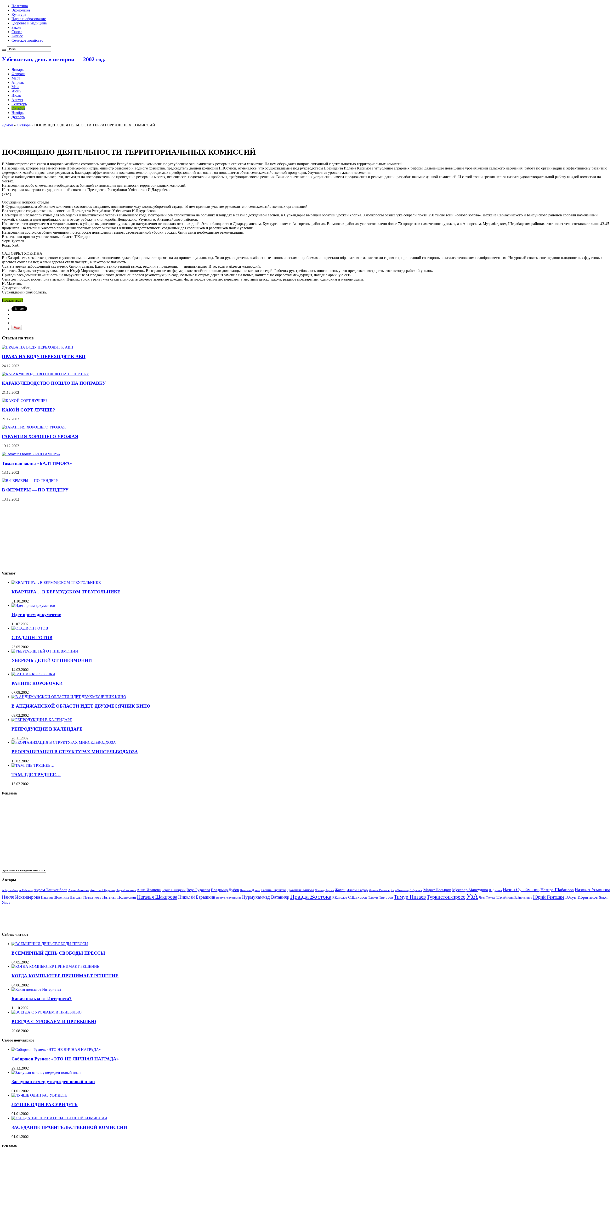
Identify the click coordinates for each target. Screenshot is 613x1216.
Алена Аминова (78, 890)
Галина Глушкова (273, 890)
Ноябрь (17, 113)
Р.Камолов (339, 897)
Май (15, 87)
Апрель (17, 82)
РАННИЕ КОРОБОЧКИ (37, 683)
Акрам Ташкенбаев (50, 890)
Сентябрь (19, 104)
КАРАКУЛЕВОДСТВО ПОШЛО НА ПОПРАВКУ (54, 383)
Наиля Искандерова (21, 897)
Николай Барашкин (196, 897)
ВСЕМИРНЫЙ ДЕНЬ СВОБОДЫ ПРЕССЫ (58, 953)
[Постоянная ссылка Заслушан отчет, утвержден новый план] (46, 1072)
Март (15, 78)
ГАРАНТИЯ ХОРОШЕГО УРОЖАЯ (40, 436)
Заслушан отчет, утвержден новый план (53, 1081)
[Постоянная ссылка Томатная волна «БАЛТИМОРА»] (31, 454)
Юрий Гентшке (548, 897)
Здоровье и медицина (29, 23)
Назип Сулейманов (521, 889)
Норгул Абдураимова (228, 897)
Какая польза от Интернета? (41, 998)
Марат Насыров (437, 890)
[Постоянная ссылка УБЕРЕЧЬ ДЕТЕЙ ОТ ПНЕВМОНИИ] (44, 651)
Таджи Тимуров (380, 897)
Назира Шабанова (557, 889)
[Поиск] (4, 50)
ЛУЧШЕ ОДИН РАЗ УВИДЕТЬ (44, 1104)
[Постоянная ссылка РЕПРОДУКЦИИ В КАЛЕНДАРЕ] (41, 720)
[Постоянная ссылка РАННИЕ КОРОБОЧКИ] (33, 674)
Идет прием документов (36, 614)
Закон (16, 27)
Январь (17, 70)
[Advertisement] (58, 134)
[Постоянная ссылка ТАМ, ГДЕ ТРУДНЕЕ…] (32, 765)
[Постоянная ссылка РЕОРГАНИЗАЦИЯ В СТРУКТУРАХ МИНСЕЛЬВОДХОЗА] (63, 742)
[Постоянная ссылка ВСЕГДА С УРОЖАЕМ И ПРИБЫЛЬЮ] (46, 1012)
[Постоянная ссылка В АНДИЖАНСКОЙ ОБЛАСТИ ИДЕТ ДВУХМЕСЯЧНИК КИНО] (68, 697)
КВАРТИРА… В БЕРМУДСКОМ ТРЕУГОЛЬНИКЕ (65, 591)
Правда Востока (310, 896)
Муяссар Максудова (470, 890)
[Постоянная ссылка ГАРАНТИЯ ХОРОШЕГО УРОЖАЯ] (34, 427)
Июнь (16, 91)
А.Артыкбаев (10, 890)
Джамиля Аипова (300, 890)
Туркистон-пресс (446, 897)
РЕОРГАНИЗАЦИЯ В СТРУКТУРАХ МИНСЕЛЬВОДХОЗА (74, 751)
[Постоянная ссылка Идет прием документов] (33, 605)
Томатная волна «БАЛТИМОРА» (37, 463)
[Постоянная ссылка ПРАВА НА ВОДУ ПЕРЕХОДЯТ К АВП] (37, 347)
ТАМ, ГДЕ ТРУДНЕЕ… (36, 774)
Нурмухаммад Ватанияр (265, 897)
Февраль (18, 74)
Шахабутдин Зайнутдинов (514, 897)
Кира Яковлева (400, 890)
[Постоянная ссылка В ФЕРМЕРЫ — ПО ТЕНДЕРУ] (30, 481)
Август (17, 100)
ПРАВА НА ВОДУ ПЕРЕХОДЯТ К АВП (43, 356)
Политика (19, 6)
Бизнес (17, 36)
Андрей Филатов (126, 890)
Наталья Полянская (119, 897)
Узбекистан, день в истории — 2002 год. (53, 59)
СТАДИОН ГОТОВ (31, 637)
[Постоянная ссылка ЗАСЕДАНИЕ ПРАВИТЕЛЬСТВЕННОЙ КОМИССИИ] (59, 1118)
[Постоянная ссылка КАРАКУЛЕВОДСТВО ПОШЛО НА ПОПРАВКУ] (45, 374)
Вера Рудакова (198, 890)
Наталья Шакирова (157, 897)
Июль (16, 95)
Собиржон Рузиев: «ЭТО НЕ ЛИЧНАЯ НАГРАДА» (65, 1058)
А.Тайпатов (26, 890)
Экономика (20, 10)
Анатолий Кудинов (102, 890)
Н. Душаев (495, 890)
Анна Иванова (149, 890)
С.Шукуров (357, 897)
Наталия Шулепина (55, 897)
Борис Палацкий (174, 890)
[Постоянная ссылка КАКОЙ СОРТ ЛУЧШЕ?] (24, 401)
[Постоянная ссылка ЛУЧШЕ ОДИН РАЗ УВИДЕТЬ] (39, 1095)
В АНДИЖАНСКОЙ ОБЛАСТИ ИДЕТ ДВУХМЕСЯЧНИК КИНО (80, 706)
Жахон (340, 890)
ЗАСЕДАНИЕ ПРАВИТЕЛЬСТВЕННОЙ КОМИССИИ (69, 1127)
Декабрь (18, 117)
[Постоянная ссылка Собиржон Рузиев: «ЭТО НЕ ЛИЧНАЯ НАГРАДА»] (56, 1049)
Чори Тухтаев (487, 897)
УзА (472, 896)
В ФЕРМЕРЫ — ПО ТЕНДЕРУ (35, 489)
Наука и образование (28, 19)
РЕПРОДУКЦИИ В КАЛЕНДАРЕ (47, 729)
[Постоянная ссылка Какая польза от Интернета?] (36, 989)
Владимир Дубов (225, 890)
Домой (7, 125)
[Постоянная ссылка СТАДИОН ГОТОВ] (29, 628)
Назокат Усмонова (592, 889)
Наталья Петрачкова (85, 897)
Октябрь (18, 108)
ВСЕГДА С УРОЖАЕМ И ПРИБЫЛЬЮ (53, 1021)
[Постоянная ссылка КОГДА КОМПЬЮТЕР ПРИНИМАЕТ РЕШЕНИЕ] (55, 966)
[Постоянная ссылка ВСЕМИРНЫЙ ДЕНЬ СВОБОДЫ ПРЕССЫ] (49, 944)
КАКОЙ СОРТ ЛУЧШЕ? (28, 409)
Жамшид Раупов (324, 890)
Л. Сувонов (415, 890)
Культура (18, 14)
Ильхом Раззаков (379, 890)
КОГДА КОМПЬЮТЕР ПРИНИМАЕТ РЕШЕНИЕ (65, 975)
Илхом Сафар (357, 890)
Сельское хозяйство (27, 40)
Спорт (16, 32)
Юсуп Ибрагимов (581, 897)
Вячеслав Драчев (250, 890)
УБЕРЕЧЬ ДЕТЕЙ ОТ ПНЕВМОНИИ (51, 660)
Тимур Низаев (410, 897)
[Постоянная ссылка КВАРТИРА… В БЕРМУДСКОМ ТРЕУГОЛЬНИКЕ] (56, 582)
